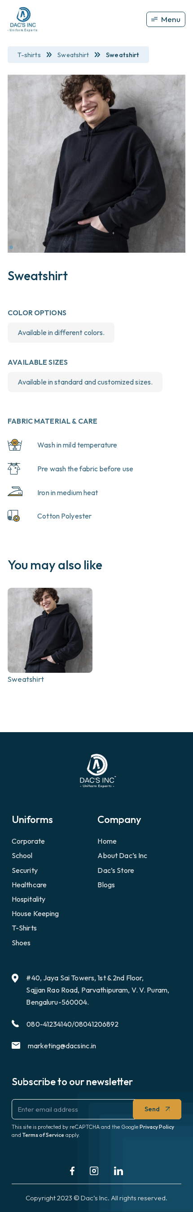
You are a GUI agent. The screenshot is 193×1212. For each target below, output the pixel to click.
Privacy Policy (157, 1126)
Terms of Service (43, 1134)
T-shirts (29, 55)
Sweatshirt (73, 55)
